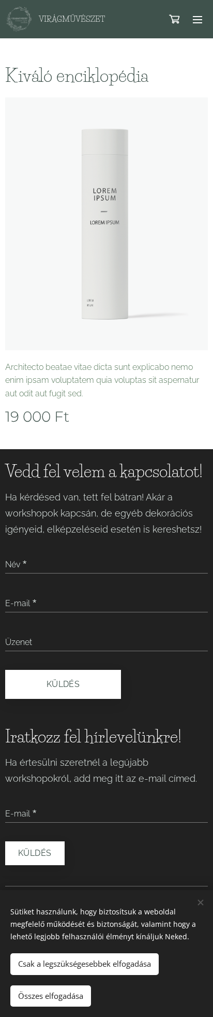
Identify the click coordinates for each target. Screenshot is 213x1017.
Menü (197, 19)
